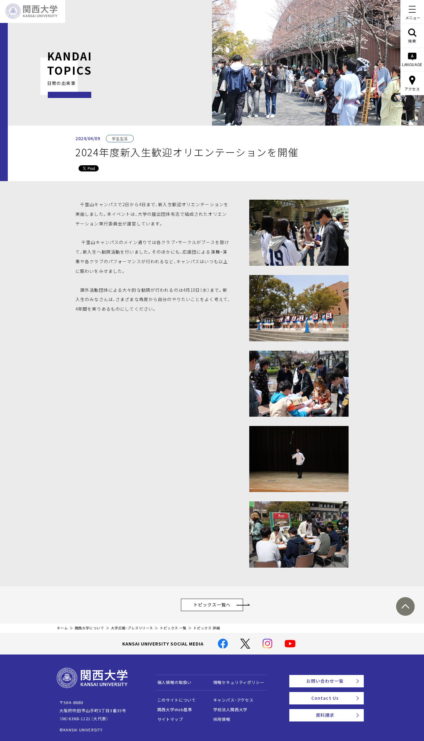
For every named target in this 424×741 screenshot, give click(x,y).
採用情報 (221, 719)
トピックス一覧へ (212, 604)
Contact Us (325, 698)
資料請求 (325, 715)
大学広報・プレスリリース (132, 628)
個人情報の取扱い (174, 682)
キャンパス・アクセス (233, 700)
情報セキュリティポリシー (238, 682)
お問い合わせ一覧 (325, 681)
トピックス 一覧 (173, 628)
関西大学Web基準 (174, 709)
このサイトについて (176, 700)
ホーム (62, 628)
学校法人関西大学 (230, 709)
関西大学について (89, 628)
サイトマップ (170, 719)
